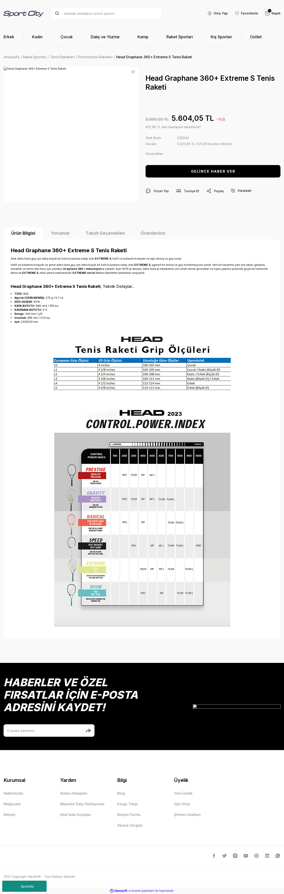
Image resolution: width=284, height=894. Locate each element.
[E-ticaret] (141, 891)
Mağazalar (12, 804)
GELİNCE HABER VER (213, 171)
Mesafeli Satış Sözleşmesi (82, 804)
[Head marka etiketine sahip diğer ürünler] (159, 103)
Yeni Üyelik (183, 793)
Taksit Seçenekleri (105, 233)
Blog (121, 793)
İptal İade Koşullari (75, 814)
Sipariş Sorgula (129, 825)
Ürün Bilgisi (23, 233)
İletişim (10, 814)
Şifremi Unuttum (187, 814)
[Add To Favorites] (133, 72)
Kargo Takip (127, 804)
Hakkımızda (13, 793)
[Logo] (24, 13)
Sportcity (27, 886)
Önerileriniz (153, 233)
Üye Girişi (182, 804)
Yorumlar (60, 233)
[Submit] (88, 730)
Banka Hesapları (73, 793)
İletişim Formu (128, 814)
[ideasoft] (119, 891)
